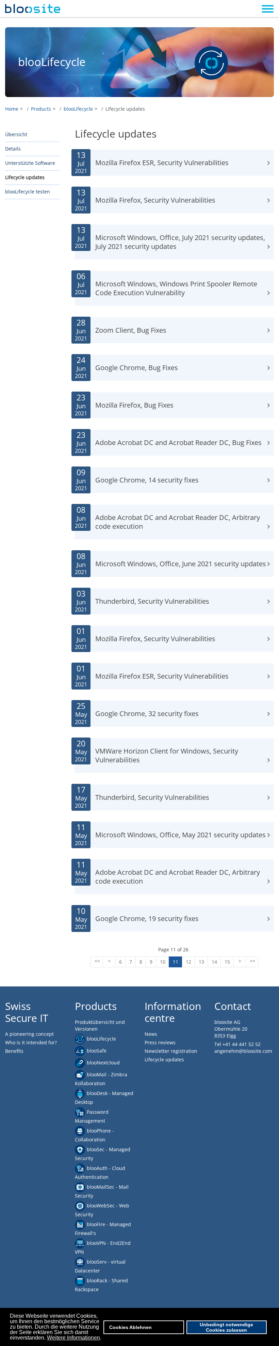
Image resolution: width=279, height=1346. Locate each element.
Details (13, 148)
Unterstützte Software (30, 163)
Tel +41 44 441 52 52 (237, 1044)
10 (162, 962)
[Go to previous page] (109, 962)
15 (227, 962)
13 (201, 962)
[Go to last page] (252, 962)
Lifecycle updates (25, 177)
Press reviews (160, 1042)
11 (175, 962)
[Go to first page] (97, 962)
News (151, 1034)
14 (214, 962)
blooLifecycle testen (27, 191)
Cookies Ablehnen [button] (130, 1327)
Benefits (14, 1051)
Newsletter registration (171, 1051)
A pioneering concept (29, 1034)
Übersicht (16, 134)
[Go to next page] (239, 962)
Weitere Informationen (73, 1338)
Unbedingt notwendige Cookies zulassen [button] (226, 1327)
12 (188, 962)
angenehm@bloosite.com (243, 1051)
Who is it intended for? (31, 1042)
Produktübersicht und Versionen (100, 1025)
